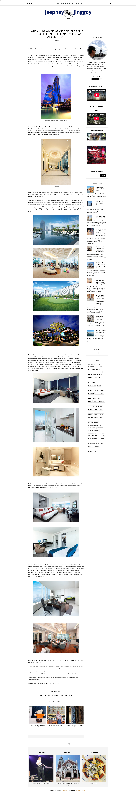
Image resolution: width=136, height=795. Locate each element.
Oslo (99, 398)
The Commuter (64, 3)
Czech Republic (92, 385)
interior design (92, 449)
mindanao (90, 377)
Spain (96, 393)
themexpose (64, 790)
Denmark (90, 414)
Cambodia (90, 390)
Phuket (101, 409)
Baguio (101, 414)
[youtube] (31, 4)
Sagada (96, 417)
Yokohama (96, 446)
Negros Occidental (93, 425)
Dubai (103, 433)
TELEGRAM (56, 695)
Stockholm (91, 393)
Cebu (89, 404)
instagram (73, 744)
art (97, 382)
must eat (100, 372)
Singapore (90, 380)
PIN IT (72, 695)
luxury (99, 449)
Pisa (100, 425)
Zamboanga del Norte (93, 430)
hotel (96, 380)
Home (57, 3)
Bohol (89, 441)
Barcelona (91, 433)
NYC (100, 377)
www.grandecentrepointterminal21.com (60, 668)
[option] (37, 717)
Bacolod (96, 414)
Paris (100, 380)
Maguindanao (100, 441)
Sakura (96, 390)
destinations (99, 406)
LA (99, 435)
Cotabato (97, 433)
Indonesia (94, 388)
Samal (97, 443)
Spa (101, 404)
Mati (103, 435)
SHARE (41, 695)
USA (95, 372)
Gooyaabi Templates (81, 790)
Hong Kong (91, 396)
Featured (71, 3)
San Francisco (91, 427)
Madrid (97, 396)
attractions (91, 369)
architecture (91, 411)
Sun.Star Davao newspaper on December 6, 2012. (47, 683)
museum (101, 393)
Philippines (91, 366)
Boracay (102, 390)
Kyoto (96, 377)
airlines (90, 419)
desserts (90, 422)
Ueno (102, 443)
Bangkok (90, 372)
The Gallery (91, 406)
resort (98, 411)
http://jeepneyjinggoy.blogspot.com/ (57, 677)
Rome (89, 388)
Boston (96, 419)
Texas (95, 401)
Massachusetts (92, 398)
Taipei (93, 382)
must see (98, 369)
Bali (89, 382)
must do (90, 451)
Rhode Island (91, 443)
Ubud (101, 417)
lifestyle (95, 374)
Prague (99, 385)
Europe (90, 374)
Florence (90, 417)
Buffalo (90, 409)
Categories (79, 3)
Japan (96, 366)
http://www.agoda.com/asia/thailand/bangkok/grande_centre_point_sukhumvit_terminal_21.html (53, 674)
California (101, 419)
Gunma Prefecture (92, 435)
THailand (102, 366)
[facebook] (27, 4)
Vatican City (100, 427)
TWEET (48, 695)
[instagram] (29, 4)
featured (90, 364)
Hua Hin (96, 422)
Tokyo (100, 374)
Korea (94, 441)
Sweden (90, 401)
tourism (96, 451)
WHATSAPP (64, 695)
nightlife (102, 438)
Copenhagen (95, 404)
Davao (99, 364)
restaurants (101, 401)
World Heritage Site (93, 438)
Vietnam (90, 446)
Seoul (100, 388)
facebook (64, 744)
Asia (56, 27)
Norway (96, 409)
